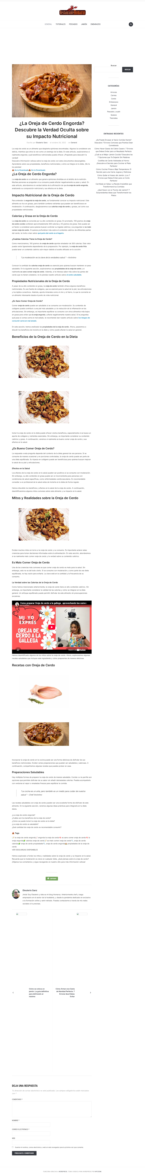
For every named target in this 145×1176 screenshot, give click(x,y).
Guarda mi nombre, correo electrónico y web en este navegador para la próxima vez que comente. (49, 1147)
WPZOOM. (98, 1171)
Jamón (84, 24)
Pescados (73, 24)
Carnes (113, 95)
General (48, 24)
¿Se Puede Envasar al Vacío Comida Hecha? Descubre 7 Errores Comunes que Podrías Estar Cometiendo (114, 142)
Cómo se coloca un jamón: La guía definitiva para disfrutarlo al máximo (39, 993)
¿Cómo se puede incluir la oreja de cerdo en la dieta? (33, 821)
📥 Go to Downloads (20, 170)
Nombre (15, 1120)
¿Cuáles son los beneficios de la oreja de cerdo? (31, 818)
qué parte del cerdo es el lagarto (51, 233)
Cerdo (113, 99)
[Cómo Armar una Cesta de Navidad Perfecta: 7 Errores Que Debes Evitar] (82, 992)
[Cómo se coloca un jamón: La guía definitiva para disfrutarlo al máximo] (21, 992)
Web (13, 1138)
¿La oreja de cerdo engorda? (23, 815)
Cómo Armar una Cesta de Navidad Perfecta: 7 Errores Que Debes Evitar (65, 993)
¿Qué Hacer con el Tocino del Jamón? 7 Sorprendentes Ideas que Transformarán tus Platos (113, 192)
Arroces (114, 92)
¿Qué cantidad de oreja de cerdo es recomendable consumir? (36, 827)
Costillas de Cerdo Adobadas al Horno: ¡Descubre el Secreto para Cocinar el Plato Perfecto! (114, 163)
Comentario (17, 1099)
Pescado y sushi (113, 112)
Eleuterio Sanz (42, 142)
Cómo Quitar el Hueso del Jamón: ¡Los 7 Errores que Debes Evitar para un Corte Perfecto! (113, 178)
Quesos (114, 115)
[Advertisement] (72, 48)
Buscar (114, 65)
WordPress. (63, 1171)
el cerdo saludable (74, 275)
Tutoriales (60, 24)
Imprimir (53, 878)
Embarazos (95, 24)
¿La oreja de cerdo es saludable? (25, 824)
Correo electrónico (20, 1129)
